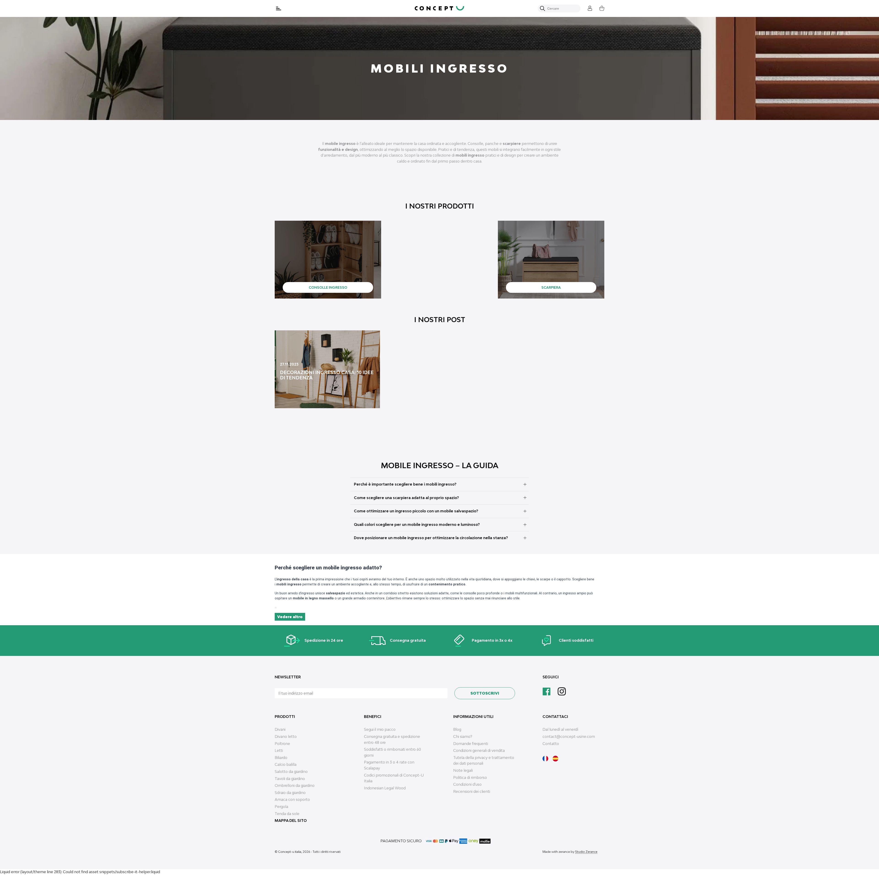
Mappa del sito (291, 820)
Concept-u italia (289, 851)
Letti (279, 750)
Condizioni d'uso (467, 784)
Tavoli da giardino (290, 778)
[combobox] (561, 8)
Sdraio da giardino (290, 792)
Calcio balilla (285, 764)
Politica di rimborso (470, 777)
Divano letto (286, 736)
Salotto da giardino (291, 771)
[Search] (542, 8)
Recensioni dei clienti (471, 791)
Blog (457, 729)
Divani (280, 729)
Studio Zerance (586, 851)
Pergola (281, 806)
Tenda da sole (287, 813)
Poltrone (282, 743)
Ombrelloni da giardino (295, 785)
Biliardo (281, 757)
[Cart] (598, 8)
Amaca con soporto (292, 799)
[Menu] (279, 8)
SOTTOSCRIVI (484, 693)
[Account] (586, 8)
